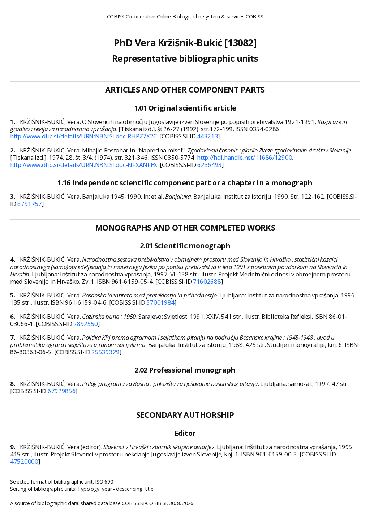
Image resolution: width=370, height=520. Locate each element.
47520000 (24, 461)
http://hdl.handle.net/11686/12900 (244, 157)
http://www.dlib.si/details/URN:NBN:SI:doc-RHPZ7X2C (83, 136)
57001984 (160, 302)
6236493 (209, 164)
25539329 (105, 352)
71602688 (207, 281)
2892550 (85, 323)
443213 (207, 136)
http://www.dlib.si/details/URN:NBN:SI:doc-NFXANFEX (83, 164)
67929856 (62, 391)
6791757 (29, 203)
